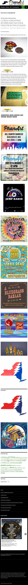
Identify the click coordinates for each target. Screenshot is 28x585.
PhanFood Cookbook (5, 500)
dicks (8, 459)
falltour (21, 459)
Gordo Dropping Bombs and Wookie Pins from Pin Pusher (13, 23)
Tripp (17, 471)
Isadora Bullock (4, 460)
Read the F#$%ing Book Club (7, 492)
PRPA (13, 465)
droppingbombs (5, 115)
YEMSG (3, 473)
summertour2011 (5, 471)
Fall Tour (18, 459)
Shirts (12, 467)
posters (9, 465)
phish (17, 463)
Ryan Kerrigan (18, 465)
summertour (18, 470)
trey (14, 471)
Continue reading (10, 535)
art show (11, 457)
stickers (19, 468)
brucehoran (25, 457)
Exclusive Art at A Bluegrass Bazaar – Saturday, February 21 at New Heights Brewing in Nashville (9, 530)
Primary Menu (26, 7)
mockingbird (19, 460)
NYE (4, 463)
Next (25, 534)
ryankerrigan (4, 468)
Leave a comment (22, 28)
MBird (11, 460)
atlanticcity (17, 457)
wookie (14, 116)
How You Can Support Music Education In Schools (12, 502)
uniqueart (21, 471)
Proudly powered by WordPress (6, 583)
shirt (9, 467)
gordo (11, 115)
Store (2, 490)
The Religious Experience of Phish (8, 505)
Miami (14, 460)
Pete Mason (13, 28)
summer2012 (11, 469)
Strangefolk (3, 495)
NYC (2, 463)
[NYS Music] (14, 405)
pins (22, 115)
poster (3, 465)
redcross (4, 116)
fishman (25, 459)
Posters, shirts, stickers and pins (8, 18)
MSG (24, 460)
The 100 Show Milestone (6, 507)
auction (22, 457)
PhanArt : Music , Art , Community (10, 7)
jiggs (8, 460)
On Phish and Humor (5, 510)
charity (2, 459)
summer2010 (4, 470)
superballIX (11, 471)
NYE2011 (8, 463)
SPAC (16, 467)
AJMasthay (4, 457)
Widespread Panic (4, 497)
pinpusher (17, 115)
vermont (9, 116)
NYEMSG (12, 463)
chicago (4, 459)
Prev (2, 534)
